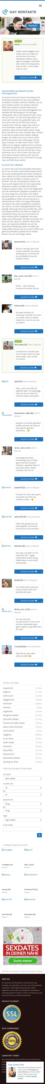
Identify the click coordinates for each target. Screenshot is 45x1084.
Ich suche (7, 774)
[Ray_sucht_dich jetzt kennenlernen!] (7, 279)
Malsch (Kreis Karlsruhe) (22, 727)
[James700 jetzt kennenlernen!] (7, 519)
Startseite (5, 971)
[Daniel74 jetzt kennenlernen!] (7, 490)
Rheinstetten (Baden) (22, 758)
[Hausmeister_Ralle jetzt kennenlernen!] (7, 416)
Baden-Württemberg (28, 971)
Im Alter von (8, 783)
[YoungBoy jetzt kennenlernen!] (11, 856)
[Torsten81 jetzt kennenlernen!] (7, 649)
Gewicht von (8, 799)
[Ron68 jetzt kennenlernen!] (7, 583)
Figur (5, 816)
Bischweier (22, 703)
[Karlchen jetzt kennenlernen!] (7, 549)
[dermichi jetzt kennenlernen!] (7, 244)
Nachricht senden (27, 77)
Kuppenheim (22, 688)
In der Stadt (7, 825)
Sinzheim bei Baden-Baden (22, 723)
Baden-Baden (22, 742)
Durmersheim (22, 731)
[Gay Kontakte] (19, 12)
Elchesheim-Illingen (22, 719)
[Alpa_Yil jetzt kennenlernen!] (33, 856)
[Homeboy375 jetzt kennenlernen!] (33, 880)
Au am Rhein (22, 738)
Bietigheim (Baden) (22, 715)
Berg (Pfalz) (22, 750)
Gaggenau (22, 734)
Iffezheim (22, 707)
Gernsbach (22, 746)
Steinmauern (22, 696)
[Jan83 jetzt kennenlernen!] (7, 384)
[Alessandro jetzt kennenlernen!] (33, 905)
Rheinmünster (22, 754)
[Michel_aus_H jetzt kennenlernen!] (7, 612)
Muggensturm (22, 699)
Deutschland (14, 971)
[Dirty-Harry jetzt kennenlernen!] (8, 345)
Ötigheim (22, 692)
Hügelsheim (22, 711)
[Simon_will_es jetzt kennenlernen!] (7, 451)
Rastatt (36, 241)
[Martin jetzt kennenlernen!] (8, 46)
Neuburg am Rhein (22, 762)
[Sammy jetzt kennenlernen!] (7, 308)
